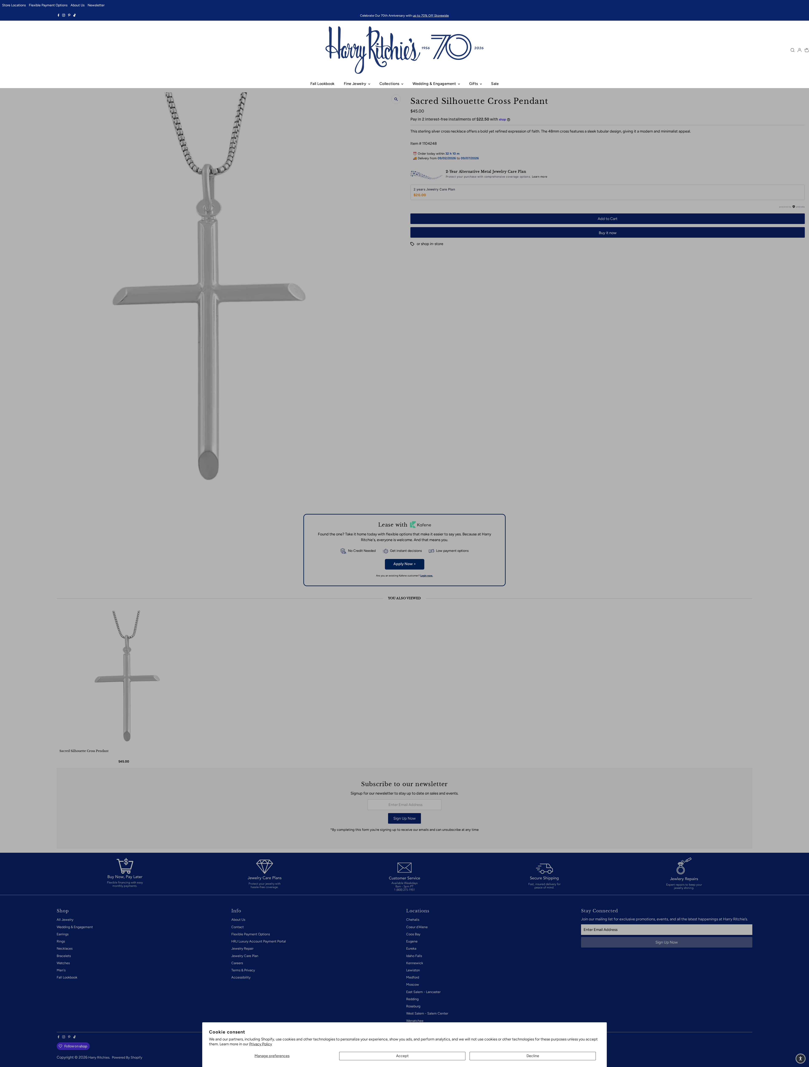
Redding (412, 999)
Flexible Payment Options (48, 5)
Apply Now (404, 564)
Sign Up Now (404, 818)
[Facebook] (58, 16)
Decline (532, 1056)
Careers (237, 963)
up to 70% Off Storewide (431, 15)
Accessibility (240, 977)
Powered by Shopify (127, 1057)
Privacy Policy (260, 1044)
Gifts (474, 83)
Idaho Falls (414, 956)
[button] (801, 1059)
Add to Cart (607, 218)
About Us (77, 5)
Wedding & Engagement (435, 83)
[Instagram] (63, 16)
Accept (402, 1056)
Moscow (412, 985)
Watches (63, 963)
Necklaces (64, 948)
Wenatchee (414, 1021)
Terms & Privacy (243, 970)
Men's (61, 970)
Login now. (426, 575)
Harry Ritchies (98, 1057)
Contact (237, 927)
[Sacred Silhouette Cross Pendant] (124, 678)
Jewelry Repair (242, 948)
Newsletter (96, 5)
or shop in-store (430, 243)
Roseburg (413, 1006)
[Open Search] (792, 50)
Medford (412, 977)
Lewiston (413, 970)
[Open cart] (807, 50)
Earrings (62, 934)
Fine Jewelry (355, 83)
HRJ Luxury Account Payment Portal (258, 941)
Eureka (411, 948)
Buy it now (607, 233)
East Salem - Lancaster (423, 992)
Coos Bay (413, 934)
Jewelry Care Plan (244, 956)
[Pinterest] (69, 16)
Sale (495, 83)
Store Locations (14, 5)
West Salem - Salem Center (427, 1013)
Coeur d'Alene (417, 927)
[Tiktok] (74, 16)
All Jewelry (65, 920)
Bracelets (64, 956)
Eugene (412, 941)
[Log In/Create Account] (799, 50)
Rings (61, 941)
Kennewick (414, 963)
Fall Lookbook (322, 83)
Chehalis (412, 920)
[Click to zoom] (396, 99)
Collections (389, 83)
